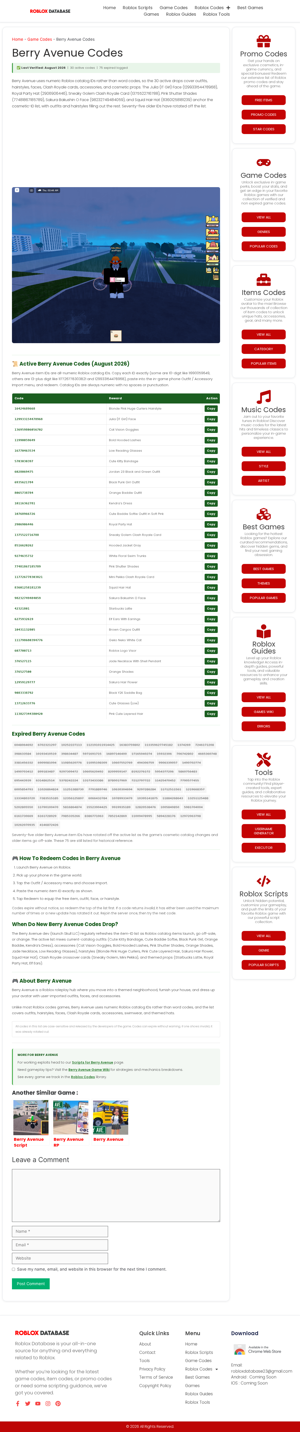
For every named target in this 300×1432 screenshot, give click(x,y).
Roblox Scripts (138, 8)
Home (109, 8)
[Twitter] (27, 1403)
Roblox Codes (209, 8)
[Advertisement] (116, 149)
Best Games (250, 8)
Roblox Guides (181, 14)
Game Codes (174, 8)
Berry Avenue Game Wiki (89, 1069)
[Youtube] (38, 1403)
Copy (211, 409)
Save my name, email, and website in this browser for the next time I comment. (92, 1269)
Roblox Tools (216, 14)
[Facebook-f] (17, 1403)
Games (151, 14)
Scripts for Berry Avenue (92, 1062)
